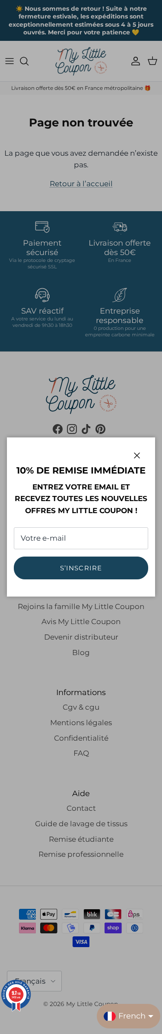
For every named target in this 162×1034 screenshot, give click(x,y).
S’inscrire (81, 568)
